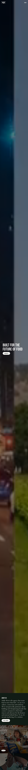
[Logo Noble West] (3, 2)
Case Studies (5, 720)
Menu (25, 2)
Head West (6, 353)
